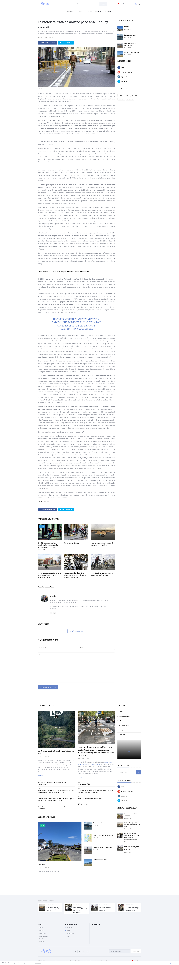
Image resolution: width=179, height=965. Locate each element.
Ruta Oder (42, 939)
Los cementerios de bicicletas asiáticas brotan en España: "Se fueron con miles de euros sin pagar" (56, 799)
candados (134, 95)
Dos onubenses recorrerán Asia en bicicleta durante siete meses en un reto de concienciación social (56, 791)
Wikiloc (69, 930)
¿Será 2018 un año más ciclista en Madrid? (91, 798)
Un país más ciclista (71, 543)
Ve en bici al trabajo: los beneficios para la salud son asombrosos (132, 908)
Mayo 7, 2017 (129, 905)
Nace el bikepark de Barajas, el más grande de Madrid (102, 544)
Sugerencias (104, 961)
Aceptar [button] (170, 963)
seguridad (130, 99)
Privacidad (85, 961)
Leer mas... (40, 775)
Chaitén (126, 27)
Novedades (69, 12)
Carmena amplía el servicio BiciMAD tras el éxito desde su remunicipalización (75, 575)
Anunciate (77, 961)
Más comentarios (77, 631)
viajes (126, 95)
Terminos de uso (94, 961)
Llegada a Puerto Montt (131, 52)
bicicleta (121, 99)
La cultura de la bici (84, 784)
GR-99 (41, 927)
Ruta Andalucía (43, 936)
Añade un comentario (49, 687)
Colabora (70, 961)
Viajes (81, 12)
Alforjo (40, 37)
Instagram (122, 730)
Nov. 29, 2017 (50, 905)
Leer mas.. (40, 875)
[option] (50, 907)
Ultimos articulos (124, 716)
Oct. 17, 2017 (76, 905)
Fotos (90, 12)
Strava (68, 936)
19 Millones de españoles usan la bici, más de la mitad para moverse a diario (49, 575)
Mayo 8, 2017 (103, 905)
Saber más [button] (38, 963)
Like (122, 67)
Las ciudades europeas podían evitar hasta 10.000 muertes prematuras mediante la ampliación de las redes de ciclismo (96, 751)
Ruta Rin (41, 942)
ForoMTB (69, 927)
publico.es (46, 501)
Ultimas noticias (124, 725)
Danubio (41, 930)
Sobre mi (98, 12)
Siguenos (124, 77)
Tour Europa (42, 933)
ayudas (42, 526)
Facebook (122, 734)
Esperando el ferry (130, 35)
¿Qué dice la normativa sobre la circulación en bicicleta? (102, 574)
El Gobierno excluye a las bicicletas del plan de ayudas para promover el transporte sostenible (48, 546)
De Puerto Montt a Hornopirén (130, 44)
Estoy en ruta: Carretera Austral (103, 835)
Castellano (137, 961)
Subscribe (136, 951)
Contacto (108, 12)
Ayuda (64, 961)
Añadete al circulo (126, 72)
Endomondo (70, 933)
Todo (120, 95)
